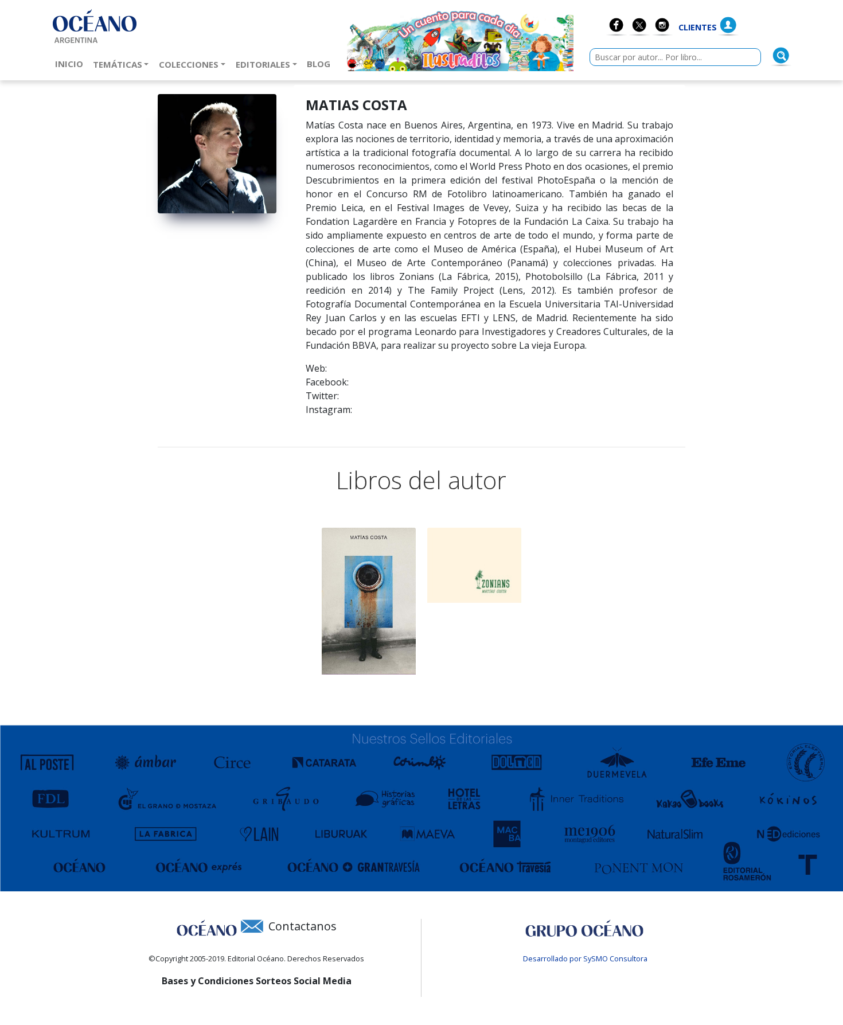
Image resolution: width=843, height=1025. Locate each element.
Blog (321, 63)
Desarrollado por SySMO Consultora (585, 958)
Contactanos (302, 926)
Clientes (697, 27)
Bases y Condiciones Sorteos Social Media (257, 981)
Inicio (71, 63)
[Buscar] (781, 56)
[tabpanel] (369, 601)
